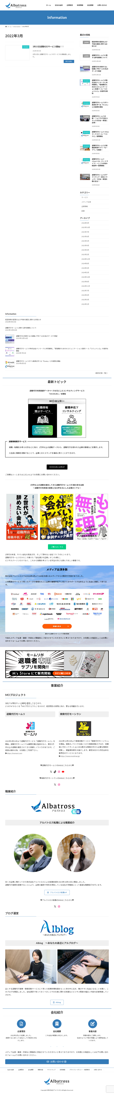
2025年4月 (85, 245)
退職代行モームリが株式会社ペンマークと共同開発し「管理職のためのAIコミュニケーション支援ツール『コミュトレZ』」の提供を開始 (100, 86)
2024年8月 (85, 263)
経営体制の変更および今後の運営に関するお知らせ (99, 44)
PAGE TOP (109, 1059)
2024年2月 (85, 272)
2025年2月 (85, 254)
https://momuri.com (14, 753)
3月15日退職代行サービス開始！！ (48, 46)
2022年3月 (85, 300)
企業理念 (21, 1070)
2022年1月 (85, 304)
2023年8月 (85, 281)
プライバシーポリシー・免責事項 (79, 1070)
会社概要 (30, 1070)
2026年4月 (85, 223)
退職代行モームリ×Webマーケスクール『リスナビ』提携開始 (100, 134)
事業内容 (40, 1070)
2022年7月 (85, 290)
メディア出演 (86, 202)
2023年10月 (85, 277)
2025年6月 (85, 236)
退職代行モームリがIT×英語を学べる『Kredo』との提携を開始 (100, 105)
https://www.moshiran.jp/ (70, 756)
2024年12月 (85, 259)
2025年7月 (85, 232)
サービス (84, 197)
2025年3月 (85, 250)
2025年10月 (85, 227)
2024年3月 (85, 268)
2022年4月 (85, 295)
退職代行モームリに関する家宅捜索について (20, 328)
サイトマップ (51, 1070)
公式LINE (27, 475)
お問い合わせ (98, 1070)
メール (15, 475)
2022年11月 (85, 286)
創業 (83, 211)
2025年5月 (85, 241)
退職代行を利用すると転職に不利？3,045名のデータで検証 (100, 69)
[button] (57, 467)
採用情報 (62, 1070)
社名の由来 (10, 1070)
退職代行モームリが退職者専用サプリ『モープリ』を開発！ (99, 147)
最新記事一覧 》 (101, 373)
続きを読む (69, 61)
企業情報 (84, 206)
